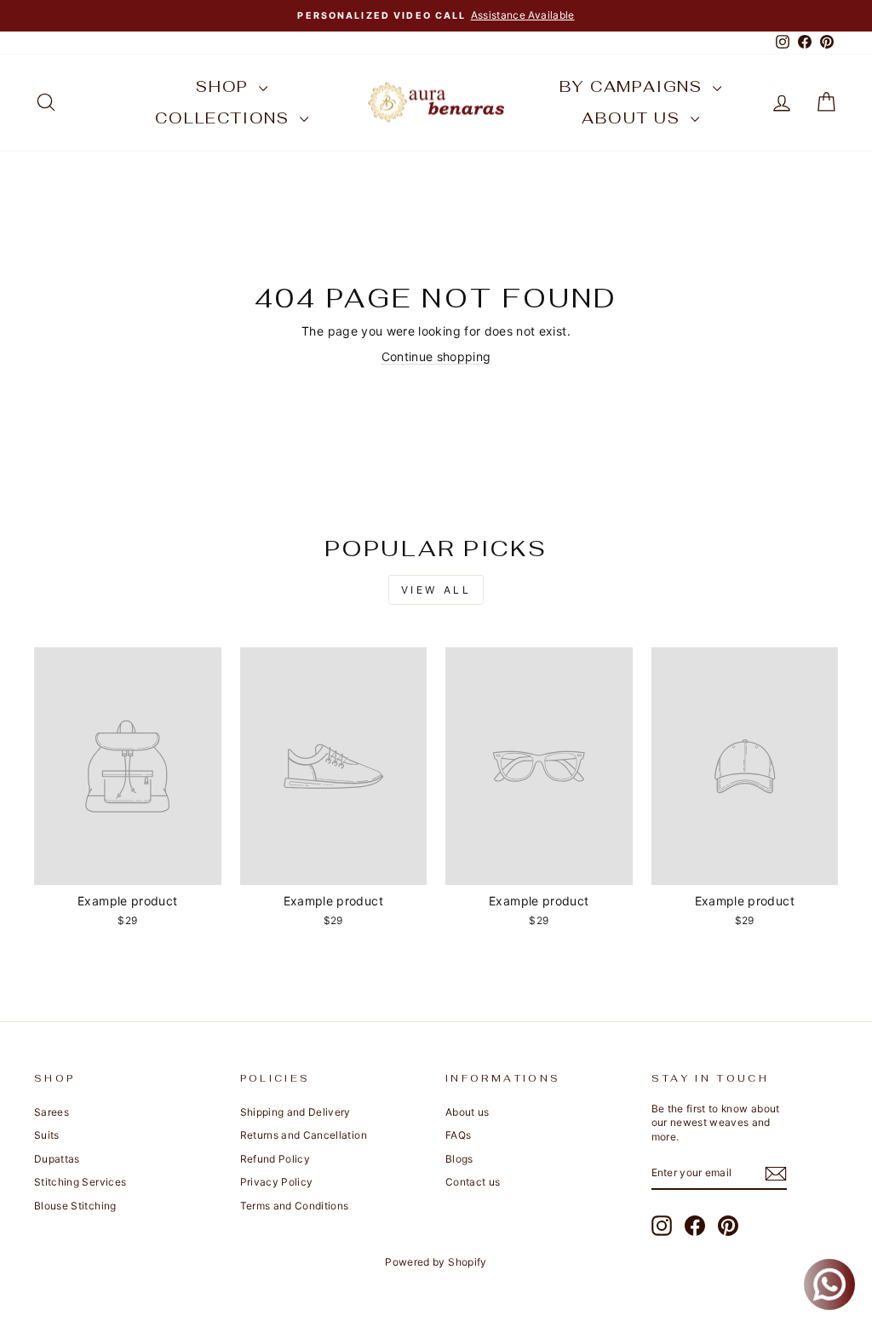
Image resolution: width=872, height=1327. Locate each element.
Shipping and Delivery (295, 1112)
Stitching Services (80, 1181)
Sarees (51, 1112)
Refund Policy (275, 1158)
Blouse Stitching (75, 1205)
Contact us (473, 1181)
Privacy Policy (276, 1181)
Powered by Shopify (435, 1261)
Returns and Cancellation (303, 1135)
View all (436, 589)
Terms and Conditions (294, 1205)
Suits (47, 1135)
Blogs (459, 1158)
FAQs (458, 1135)
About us (634, 118)
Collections (225, 118)
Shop (225, 86)
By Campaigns (633, 86)
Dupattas (57, 1158)
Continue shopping (436, 356)
